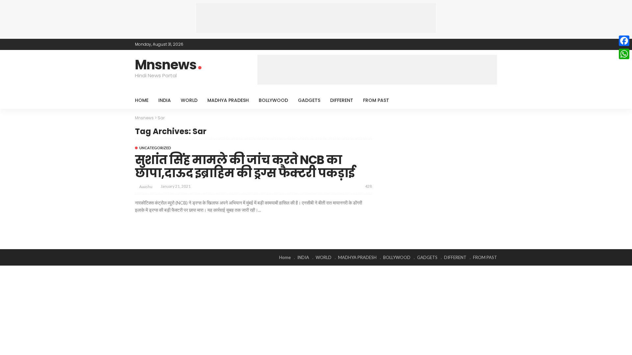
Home (141, 100)
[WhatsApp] (624, 53)
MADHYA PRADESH (228, 100)
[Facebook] (624, 40)
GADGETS (309, 100)
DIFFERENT (341, 100)
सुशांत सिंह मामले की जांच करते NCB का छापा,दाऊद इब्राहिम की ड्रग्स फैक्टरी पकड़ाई (245, 166)
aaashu (145, 186)
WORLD (189, 100)
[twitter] (475, 44)
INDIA (164, 100)
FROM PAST (376, 100)
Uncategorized (155, 148)
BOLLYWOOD (273, 100)
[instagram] (492, 44)
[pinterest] (484, 44)
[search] (488, 100)
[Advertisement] (316, 18)
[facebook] (467, 44)
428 (368, 186)
